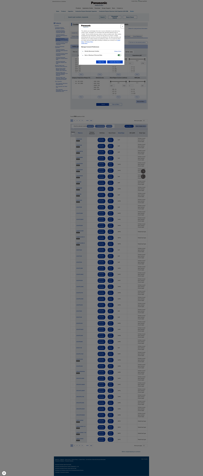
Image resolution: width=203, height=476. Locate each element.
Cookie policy (84, 43)
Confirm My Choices (115, 62)
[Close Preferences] (4, 473)
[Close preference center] (122, 26)
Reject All (101, 62)
